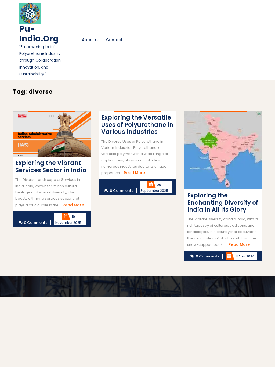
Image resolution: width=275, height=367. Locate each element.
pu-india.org (39, 33)
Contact (114, 39)
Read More (73, 205)
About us (91, 39)
